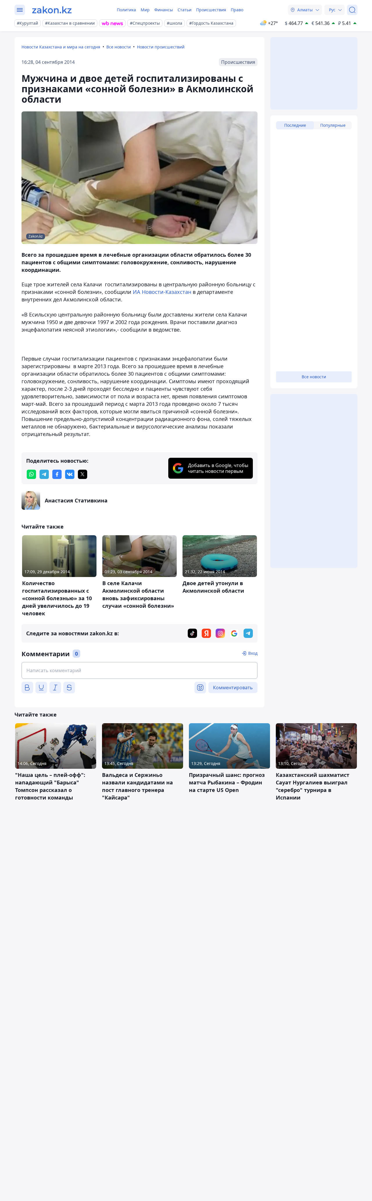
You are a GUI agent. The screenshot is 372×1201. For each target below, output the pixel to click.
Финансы (163, 9)
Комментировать (233, 687)
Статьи (185, 9)
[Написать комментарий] (139, 670)
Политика (126, 9)
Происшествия (211, 9)
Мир (145, 9)
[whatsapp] (31, 474)
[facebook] (57, 474)
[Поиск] (352, 10)
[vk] (70, 474)
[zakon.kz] (52, 9)
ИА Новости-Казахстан (162, 291)
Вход (252, 653)
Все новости (118, 47)
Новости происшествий (161, 47)
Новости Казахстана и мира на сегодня (61, 47)
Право (237, 9)
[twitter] (82, 474)
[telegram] (44, 474)
